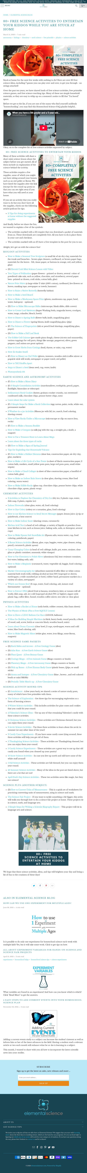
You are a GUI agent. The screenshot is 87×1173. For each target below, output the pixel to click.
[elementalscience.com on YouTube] (53, 1147)
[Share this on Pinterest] (46, 885)
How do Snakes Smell (18, 352)
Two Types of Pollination (19, 273)
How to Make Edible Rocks (20, 485)
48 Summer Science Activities (21, 770)
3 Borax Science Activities (19, 542)
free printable (49, 38)
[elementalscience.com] (43, 5)
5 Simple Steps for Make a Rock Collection (30, 404)
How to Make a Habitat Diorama (26, 454)
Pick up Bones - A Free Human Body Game (31, 667)
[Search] (76, 5)
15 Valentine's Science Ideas (20, 713)
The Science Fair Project (19, 797)
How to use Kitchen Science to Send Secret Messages (32, 514)
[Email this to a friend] (52, 885)
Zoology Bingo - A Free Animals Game (29, 659)
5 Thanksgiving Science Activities (23, 741)
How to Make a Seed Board (20, 295)
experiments (8, 960)
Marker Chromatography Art (21, 571)
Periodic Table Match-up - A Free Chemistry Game (34, 682)
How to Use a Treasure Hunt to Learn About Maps (31, 437)
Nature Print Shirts (16, 283)
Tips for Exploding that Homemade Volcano (28, 450)
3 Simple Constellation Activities (25, 386)
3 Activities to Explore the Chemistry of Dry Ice (30, 498)
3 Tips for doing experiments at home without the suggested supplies (22, 216)
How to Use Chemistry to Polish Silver (25, 557)
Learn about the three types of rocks (25, 441)
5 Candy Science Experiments (22, 748)
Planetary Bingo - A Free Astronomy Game (31, 663)
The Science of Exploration (20, 698)
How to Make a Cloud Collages (22, 471)
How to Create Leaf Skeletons (21, 310)
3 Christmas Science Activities (21, 720)
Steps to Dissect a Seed (18, 367)
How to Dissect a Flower (19, 322)
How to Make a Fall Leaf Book (25, 333)
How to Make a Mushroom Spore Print (26, 299)
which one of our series (22, 1137)
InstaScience (16, 691)
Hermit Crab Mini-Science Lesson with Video (32, 269)
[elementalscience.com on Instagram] (41, 1147)
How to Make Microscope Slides (26, 306)
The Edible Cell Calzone (19, 337)
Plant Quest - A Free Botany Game (27, 655)
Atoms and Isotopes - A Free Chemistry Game (32, 674)
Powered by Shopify (54, 1166)
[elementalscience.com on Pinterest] (45, 1147)
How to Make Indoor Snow (20, 521)
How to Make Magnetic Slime (21, 633)
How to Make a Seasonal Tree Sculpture (26, 256)
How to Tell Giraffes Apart (20, 363)
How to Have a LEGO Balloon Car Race (26, 615)
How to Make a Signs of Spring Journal (29, 445)
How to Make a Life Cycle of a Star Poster (27, 461)
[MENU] (1, 5)
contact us (31, 1139)
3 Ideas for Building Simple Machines (25, 619)
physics (58, 38)
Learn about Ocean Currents (21, 626)
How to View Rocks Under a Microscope (26, 418)
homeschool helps (22, 960)
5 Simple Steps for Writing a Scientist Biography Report (33, 807)
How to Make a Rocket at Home (22, 606)
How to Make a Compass (19, 430)
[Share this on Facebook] (40, 885)
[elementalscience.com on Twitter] (49, 1147)
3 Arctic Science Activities (19, 727)
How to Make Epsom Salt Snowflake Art (26, 535)
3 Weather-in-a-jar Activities (21, 411)
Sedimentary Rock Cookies (20, 393)
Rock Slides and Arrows (33, 646)
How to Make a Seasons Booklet (25, 426)
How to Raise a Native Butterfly (22, 291)
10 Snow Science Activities (20, 756)
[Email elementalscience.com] (33, 1147)
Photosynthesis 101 (16, 372)
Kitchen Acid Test (16, 525)
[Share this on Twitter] (33, 885)
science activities (70, 38)
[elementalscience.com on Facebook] (37, 1147)
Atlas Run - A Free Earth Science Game (29, 650)
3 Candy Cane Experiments (20, 734)
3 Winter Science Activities (20, 706)
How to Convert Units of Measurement (29, 790)
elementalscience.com (38, 1166)
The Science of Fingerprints (24, 326)
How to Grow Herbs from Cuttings (24, 347)
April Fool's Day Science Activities (23, 777)
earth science (36, 38)
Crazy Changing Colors (19, 549)
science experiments (59, 960)
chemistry (25, 38)
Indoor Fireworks (16, 505)
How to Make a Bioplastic (20, 564)
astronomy (7, 38)
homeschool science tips (40, 960)
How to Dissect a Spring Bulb (21, 318)
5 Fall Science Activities (18, 763)
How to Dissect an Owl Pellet (24, 356)
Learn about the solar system (21, 400)
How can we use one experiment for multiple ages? (37, 903)
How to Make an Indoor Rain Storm (24, 478)
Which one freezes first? (19, 584)
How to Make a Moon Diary (23, 381)
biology (17, 38)
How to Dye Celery (17, 509)
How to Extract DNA (17, 591)
